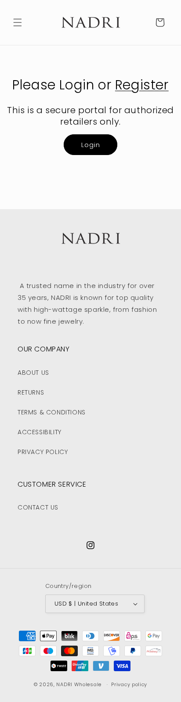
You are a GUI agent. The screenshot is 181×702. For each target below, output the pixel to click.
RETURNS (31, 392)
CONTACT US (38, 507)
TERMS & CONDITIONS (52, 412)
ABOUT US (33, 372)
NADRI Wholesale (78, 684)
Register (142, 84)
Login (90, 144)
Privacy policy (129, 684)
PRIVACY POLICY (43, 451)
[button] (17, 22)
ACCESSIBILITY (40, 432)
